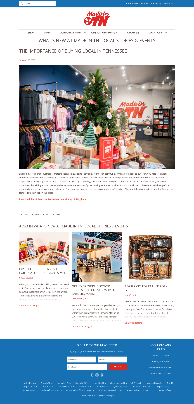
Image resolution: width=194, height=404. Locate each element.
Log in (144, 3)
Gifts (47, 32)
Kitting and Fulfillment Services (80, 390)
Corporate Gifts (71, 32)
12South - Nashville (160, 355)
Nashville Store (29, 383)
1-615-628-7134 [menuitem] (131, 3)
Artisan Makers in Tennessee (140, 390)
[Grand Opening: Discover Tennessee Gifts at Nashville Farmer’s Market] (97, 257)
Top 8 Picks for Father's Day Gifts (146, 288)
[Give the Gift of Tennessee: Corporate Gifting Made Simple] (44, 248)
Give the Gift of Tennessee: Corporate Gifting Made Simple (43, 271)
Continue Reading (28, 305)
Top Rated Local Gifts (141, 386)
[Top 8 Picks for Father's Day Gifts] (150, 257)
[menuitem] (33, 32)
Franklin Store (47, 383)
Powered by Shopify (105, 395)
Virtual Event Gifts (66, 386)
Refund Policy (29, 390)
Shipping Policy (162, 386)
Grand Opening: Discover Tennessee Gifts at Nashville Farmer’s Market (94, 289)
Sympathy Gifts (120, 386)
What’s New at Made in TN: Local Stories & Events (97, 40)
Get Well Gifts (102, 386)
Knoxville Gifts (99, 383)
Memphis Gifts (64, 383)
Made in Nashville (154, 383)
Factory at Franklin (160, 361)
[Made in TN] (97, 19)
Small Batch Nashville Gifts (110, 390)
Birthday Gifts (85, 386)
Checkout (169, 3)
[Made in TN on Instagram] (97, 375)
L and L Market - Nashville (160, 373)
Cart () (157, 3)
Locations (156, 32)
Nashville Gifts (81, 383)
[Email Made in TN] (102, 375)
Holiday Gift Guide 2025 (51, 390)
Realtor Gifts (47, 386)
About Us (133, 32)
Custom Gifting (164, 390)
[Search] (21, 3)
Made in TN (91, 395)
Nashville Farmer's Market (160, 367)
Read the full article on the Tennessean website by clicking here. (53, 199)
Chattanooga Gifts (118, 383)
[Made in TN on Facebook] (91, 375)
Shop (32, 32)
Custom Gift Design (105, 32)
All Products (136, 383)
